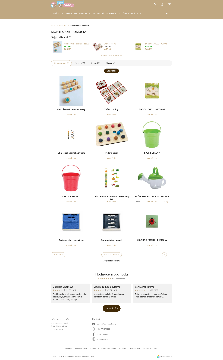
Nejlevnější (80, 63)
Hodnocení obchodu (111, 274)
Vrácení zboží (135, 348)
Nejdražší (95, 63)
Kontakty (68, 348)
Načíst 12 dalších (111, 254)
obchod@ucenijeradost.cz (106, 324)
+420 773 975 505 (103, 329)
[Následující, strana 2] (164, 254)
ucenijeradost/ (102, 339)
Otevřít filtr (111, 71)
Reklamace (123, 348)
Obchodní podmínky (150, 348)
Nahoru (59, 254)
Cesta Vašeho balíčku (59, 326)
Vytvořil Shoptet (166, 356)
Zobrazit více (111, 308)
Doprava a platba (57, 329)
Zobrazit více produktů (111, 55)
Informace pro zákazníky (60, 323)
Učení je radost (102, 334)
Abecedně (110, 63)
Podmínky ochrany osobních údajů (103, 348)
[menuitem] (57, 13)
